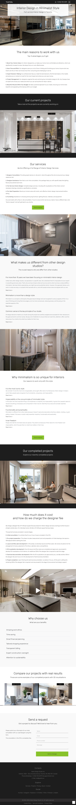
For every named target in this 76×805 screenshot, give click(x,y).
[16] (38, 694)
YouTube (20, 792)
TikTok (44, 792)
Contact (48, 786)
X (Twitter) (39, 792)
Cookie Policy (27, 803)
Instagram (26, 792)
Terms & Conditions (38, 803)
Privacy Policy (48, 803)
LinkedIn (55, 792)
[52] (38, 482)
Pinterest (50, 792)
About (43, 786)
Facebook (33, 792)
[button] (69, 2)
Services (28, 786)
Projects (33, 786)
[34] (38, 131)
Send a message (52, 754)
